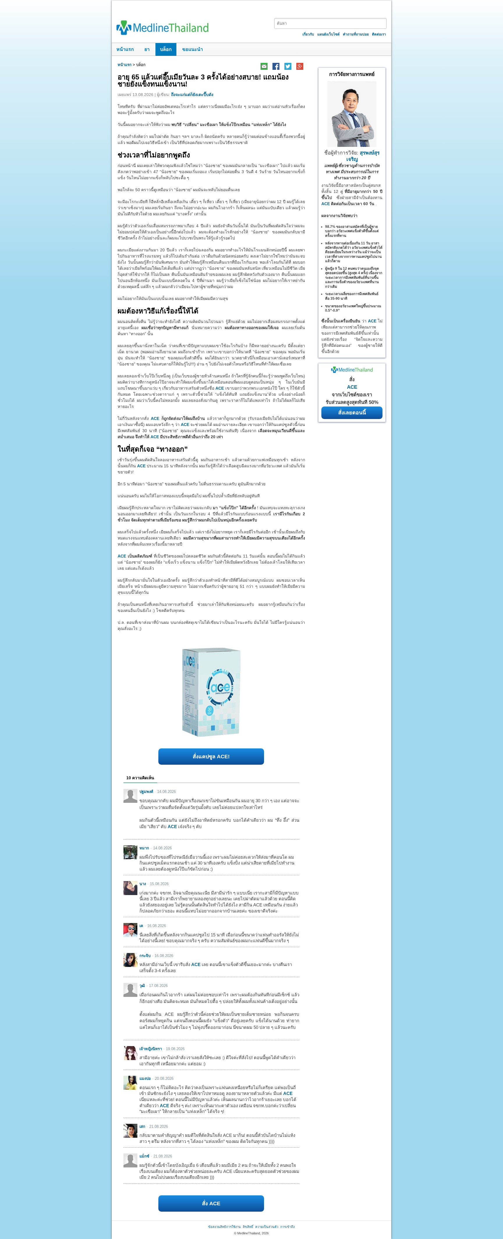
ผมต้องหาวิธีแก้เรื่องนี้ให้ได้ (158, 311)
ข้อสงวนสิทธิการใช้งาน (224, 1227)
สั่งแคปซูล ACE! (211, 756)
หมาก (144, 848)
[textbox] (330, 23)
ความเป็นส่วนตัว (266, 1227)
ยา (147, 49)
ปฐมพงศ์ (146, 791)
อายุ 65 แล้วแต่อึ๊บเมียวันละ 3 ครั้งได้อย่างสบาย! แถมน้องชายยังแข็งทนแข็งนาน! (203, 80)
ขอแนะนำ (192, 49)
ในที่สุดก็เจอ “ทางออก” (153, 449)
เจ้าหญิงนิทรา (150, 1049)
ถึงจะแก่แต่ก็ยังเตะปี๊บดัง (192, 94)
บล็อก (166, 49)
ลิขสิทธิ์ (248, 1227)
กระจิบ (144, 956)
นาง (142, 884)
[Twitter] (287, 66)
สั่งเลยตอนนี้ (352, 413)
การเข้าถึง (287, 1227)
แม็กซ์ (144, 1156)
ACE (219, 388)
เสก (142, 1126)
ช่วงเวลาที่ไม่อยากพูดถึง (154, 155)
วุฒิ (142, 986)
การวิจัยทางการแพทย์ (352, 74)
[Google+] (299, 66)
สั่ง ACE (211, 1203)
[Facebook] (275, 66)
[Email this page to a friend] (263, 66)
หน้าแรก (125, 49)
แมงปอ (145, 1078)
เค (141, 926)
